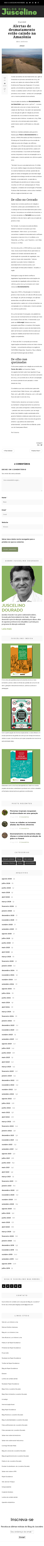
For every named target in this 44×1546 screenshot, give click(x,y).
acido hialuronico (18, 1440)
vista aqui (20, 322)
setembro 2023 (8, 1039)
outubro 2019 (7, 1254)
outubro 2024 (7, 979)
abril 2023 (6, 1062)
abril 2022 (6, 1117)
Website (5, 522)
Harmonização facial (8, 1404)
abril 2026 (6, 897)
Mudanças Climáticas (9, 863)
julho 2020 (6, 1213)
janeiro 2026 (7, 911)
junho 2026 (6, 888)
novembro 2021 (8, 1140)
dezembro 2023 (8, 1025)
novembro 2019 (8, 1250)
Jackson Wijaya (10, 1482)
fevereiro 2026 (8, 906)
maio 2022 (6, 1112)
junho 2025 (6, 943)
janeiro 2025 (7, 966)
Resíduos (20, 863)
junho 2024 (6, 998)
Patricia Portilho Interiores (10, 1327)
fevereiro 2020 (8, 1236)
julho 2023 (6, 1048)
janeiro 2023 (7, 1076)
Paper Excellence (15, 1342)
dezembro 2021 (8, 1135)
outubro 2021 (7, 1144)
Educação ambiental (8, 859)
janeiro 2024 (7, 1021)
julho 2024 (6, 993)
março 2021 (6, 1176)
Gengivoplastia (6, 1487)
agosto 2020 (7, 1209)
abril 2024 (6, 1007)
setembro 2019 (7, 1259)
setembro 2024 (8, 984)
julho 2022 (6, 1103)
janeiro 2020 (7, 1241)
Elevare (4, 1373)
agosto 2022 (7, 1099)
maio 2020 (6, 1222)
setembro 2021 (7, 1149)
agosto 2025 (6, 934)
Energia (19, 859)
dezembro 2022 (8, 1080)
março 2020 (6, 1231)
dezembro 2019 (8, 1245)
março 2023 (6, 1067)
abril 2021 (5, 1172)
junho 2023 (6, 1053)
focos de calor (16, 369)
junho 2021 (6, 1163)
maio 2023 (6, 1057)
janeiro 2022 (7, 1131)
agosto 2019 (6, 1264)
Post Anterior (8, 451)
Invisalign (5, 1399)
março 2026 (6, 901)
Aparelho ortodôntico (8, 1502)
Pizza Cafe (5, 1353)
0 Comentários (24, 817)
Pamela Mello (12, 1445)
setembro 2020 (8, 1204)
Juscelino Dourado (15, 1389)
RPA (15, 1471)
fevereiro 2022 (8, 1126)
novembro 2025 (8, 920)
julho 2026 (6, 883)
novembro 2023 (8, 1030)
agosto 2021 (6, 1154)
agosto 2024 (7, 989)
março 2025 (6, 956)
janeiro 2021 (6, 1186)
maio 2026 (6, 892)
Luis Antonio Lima (12, 1322)
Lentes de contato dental (9, 1379)
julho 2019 (6, 1268)
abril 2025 (6, 952)
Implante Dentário (7, 1492)
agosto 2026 (7, 879)
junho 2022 (6, 1108)
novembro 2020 (8, 1195)
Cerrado (28, 215)
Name (4, 497)
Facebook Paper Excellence (10, 1384)
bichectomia (17, 1435)
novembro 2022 (8, 1085)
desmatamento (23, 287)
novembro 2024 (8, 975)
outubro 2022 (7, 1089)
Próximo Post (35, 451)
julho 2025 (6, 938)
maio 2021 (6, 1167)
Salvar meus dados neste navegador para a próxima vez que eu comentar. (18, 540)
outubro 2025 (7, 924)
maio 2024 (6, 1002)
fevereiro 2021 (7, 1181)
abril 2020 (6, 1227)
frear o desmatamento (27, 135)
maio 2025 (6, 947)
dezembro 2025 (8, 915)
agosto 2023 (7, 1044)
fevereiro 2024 (8, 1016)
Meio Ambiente (22, 41)
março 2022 (6, 1121)
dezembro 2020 (8, 1190)
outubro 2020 (7, 1199)
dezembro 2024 (8, 970)
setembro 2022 (8, 1094)
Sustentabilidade (30, 863)
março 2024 (6, 1012)
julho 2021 (6, 1158)
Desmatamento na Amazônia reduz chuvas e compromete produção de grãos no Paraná (25, 836)
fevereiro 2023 (8, 1071)
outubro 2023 (7, 1034)
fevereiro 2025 (7, 961)
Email (4, 510)
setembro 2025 (8, 929)
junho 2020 (6, 1218)
